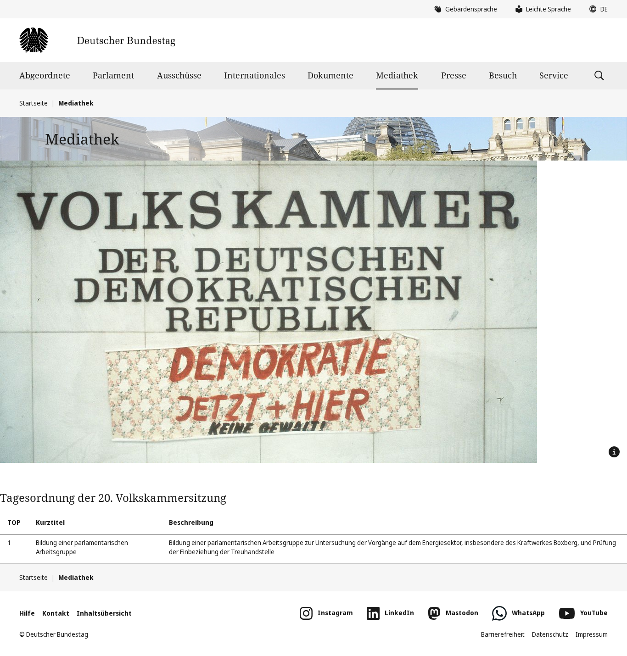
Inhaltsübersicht (104, 613)
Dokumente (330, 75)
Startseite (33, 103)
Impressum (592, 634)
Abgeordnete (44, 75)
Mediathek (397, 75)
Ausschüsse (179, 75)
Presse (453, 75)
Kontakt (55, 613)
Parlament (113, 75)
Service (553, 75)
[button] (596, 9)
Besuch (503, 75)
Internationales (254, 75)
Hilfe (27, 613)
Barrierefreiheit (503, 634)
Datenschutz (550, 634)
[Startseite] (97, 40)
